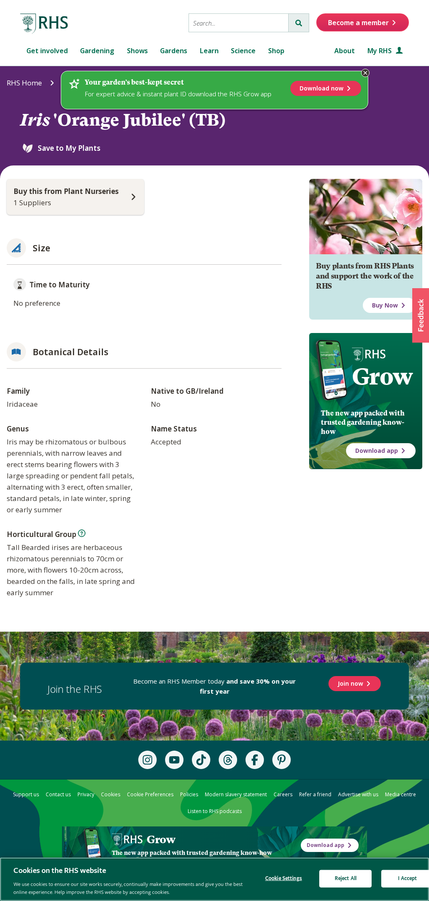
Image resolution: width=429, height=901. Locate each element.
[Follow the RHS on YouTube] (174, 760)
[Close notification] (365, 73)
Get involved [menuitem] (47, 50)
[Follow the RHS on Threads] (228, 760)
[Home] (44, 23)
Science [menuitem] (243, 50)
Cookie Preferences (150, 794)
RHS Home (24, 83)
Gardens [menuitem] (173, 50)
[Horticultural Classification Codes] (81, 533)
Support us (26, 794)
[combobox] (238, 23)
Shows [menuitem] (137, 50)
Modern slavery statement (236, 794)
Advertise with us (358, 794)
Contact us (58, 794)
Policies (189, 794)
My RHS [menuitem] (380, 50)
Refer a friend (315, 794)
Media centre (400, 794)
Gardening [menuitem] (97, 50)
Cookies (110, 794)
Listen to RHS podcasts (215, 811)
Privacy (86, 794)
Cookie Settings (283, 878)
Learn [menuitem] (209, 50)
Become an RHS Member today (214, 686)
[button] (420, 315)
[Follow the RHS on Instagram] (147, 760)
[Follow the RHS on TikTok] (201, 760)
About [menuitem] (344, 50)
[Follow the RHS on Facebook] (255, 760)
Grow (382, 376)
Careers (283, 794)
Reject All (346, 878)
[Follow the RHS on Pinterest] (281, 760)
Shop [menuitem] (276, 50)
